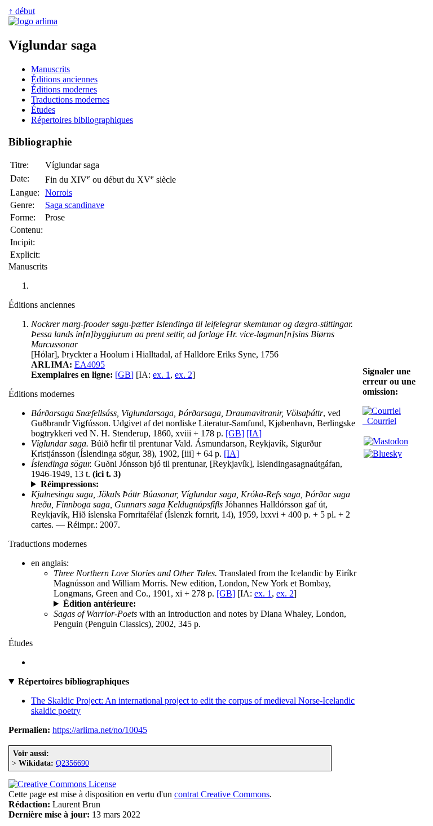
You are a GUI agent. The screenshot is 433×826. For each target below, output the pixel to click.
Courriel (379, 421)
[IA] (254, 433)
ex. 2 (183, 374)
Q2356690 (72, 762)
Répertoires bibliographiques (82, 120)
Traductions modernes (70, 99)
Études (43, 109)
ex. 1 (161, 374)
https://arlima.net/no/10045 (99, 730)
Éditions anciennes (64, 79)
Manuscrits (50, 69)
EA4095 (89, 364)
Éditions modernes (64, 89)
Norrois (58, 192)
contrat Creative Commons (221, 794)
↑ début (21, 11)
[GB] (124, 374)
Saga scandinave (74, 205)
